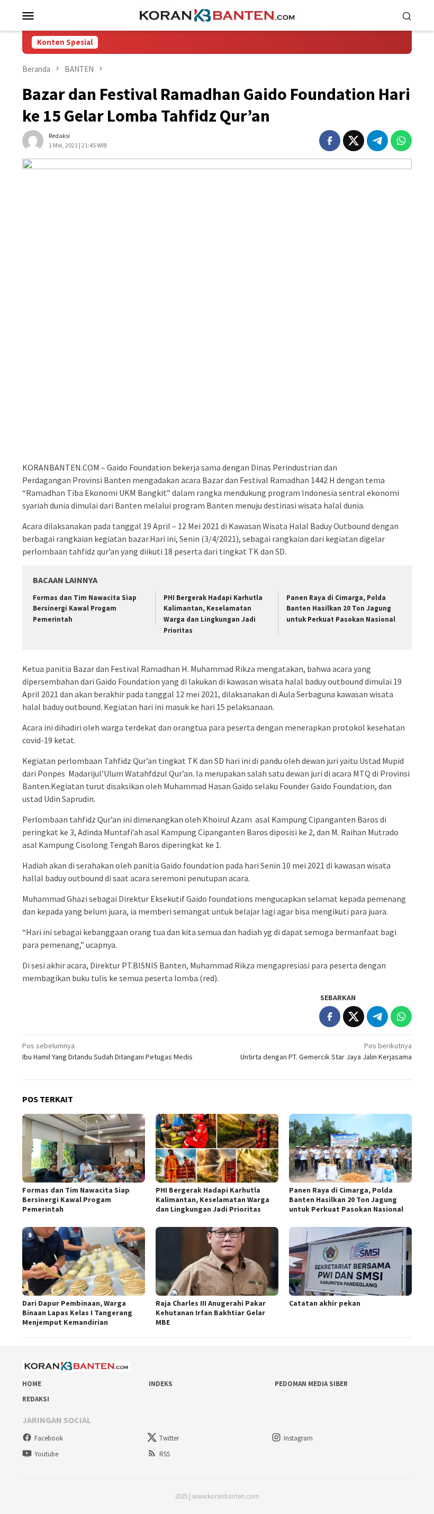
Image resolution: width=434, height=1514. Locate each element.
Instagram (298, 1438)
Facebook (48, 1438)
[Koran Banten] (217, 14)
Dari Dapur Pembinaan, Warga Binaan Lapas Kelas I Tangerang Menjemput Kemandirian (77, 1312)
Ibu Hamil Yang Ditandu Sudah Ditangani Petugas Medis (107, 1051)
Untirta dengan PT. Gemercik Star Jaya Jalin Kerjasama (326, 1051)
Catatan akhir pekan (324, 1303)
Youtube (46, 1454)
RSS (164, 1454)
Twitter (169, 1438)
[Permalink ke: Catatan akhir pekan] (350, 1261)
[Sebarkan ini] (329, 140)
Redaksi (35, 1399)
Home (31, 1383)
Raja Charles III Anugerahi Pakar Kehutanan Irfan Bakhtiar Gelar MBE (211, 1312)
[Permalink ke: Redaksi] (32, 139)
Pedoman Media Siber (311, 1383)
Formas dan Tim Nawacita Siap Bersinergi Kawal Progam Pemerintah (85, 608)
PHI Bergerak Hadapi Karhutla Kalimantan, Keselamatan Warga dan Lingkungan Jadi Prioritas (212, 1199)
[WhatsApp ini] (401, 140)
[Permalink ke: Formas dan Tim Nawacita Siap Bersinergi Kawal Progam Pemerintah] (83, 1148)
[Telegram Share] (377, 140)
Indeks (161, 1383)
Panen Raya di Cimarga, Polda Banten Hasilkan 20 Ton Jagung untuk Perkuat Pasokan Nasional (340, 608)
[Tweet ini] (353, 140)
